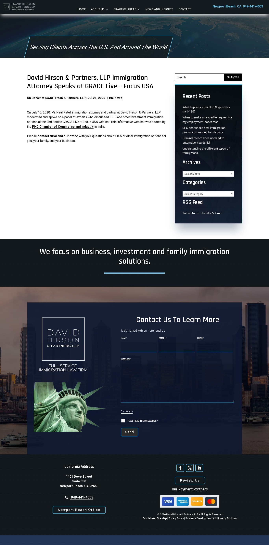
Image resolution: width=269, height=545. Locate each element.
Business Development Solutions (204, 518)
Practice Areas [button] (125, 9)
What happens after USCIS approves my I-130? (206, 109)
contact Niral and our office (58, 136)
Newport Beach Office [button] (79, 510)
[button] (263, 539)
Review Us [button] (190, 480)
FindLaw (232, 518)
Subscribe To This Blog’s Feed (202, 213)
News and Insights (159, 9)
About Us (98, 9)
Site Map (162, 518)
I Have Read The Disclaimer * (142, 420)
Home (82, 9)
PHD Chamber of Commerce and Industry (63, 126)
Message (126, 359)
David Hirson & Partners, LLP (65, 98)
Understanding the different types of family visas (206, 151)
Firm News (114, 98)
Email (163, 338)
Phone (200, 338)
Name (124, 338)
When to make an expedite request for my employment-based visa (207, 120)
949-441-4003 (253, 6)
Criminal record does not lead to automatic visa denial (203, 140)
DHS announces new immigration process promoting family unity (204, 130)
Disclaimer (127, 411)
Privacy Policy (176, 518)
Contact (185, 9)
